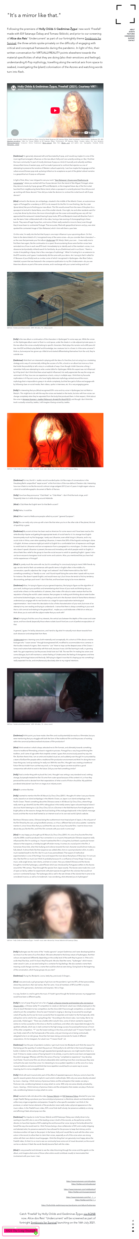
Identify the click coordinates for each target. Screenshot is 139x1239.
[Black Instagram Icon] (133, 1224)
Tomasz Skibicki (53, 1096)
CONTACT (131, 40)
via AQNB (89, 1213)
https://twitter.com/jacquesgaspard (82, 1192)
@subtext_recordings (13, 141)
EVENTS (132, 32)
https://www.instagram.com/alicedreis (81, 1181)
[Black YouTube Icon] (133, 1231)
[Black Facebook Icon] (133, 1221)
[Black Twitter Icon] (133, 1228)
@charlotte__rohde (13, 145)
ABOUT (132, 30)
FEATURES (131, 34)
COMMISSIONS (130, 36)
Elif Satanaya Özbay (70, 1096)
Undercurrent (19, 640)
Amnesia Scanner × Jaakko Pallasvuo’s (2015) (47, 399)
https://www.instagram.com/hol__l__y (81, 1197)
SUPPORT (131, 38)
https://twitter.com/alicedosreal (83, 1184)
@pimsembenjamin (13, 143)
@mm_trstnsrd (47, 143)
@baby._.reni (66, 143)
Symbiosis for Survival (44, 1222)
